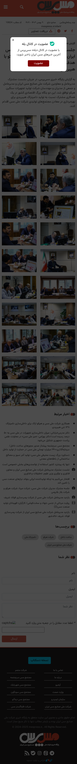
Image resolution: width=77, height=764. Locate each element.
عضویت (38, 63)
